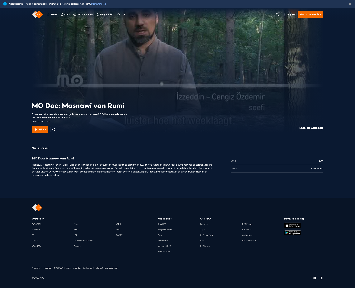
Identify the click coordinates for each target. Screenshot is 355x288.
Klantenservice (164, 252)
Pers (160, 235)
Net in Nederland (249, 241)
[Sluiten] (350, 4)
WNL (118, 230)
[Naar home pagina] (37, 14)
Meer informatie (98, 4)
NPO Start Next (206, 235)
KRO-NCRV (36, 246)
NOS (76, 230)
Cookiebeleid (88, 268)
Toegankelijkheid (165, 230)
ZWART (119, 235)
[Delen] (53, 129)
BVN (202, 241)
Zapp (202, 230)
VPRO (118, 224)
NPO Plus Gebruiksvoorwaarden (67, 268)
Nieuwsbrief (163, 241)
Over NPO (162, 224)
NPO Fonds (246, 230)
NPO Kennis (247, 224)
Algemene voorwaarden (42, 268)
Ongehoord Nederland (83, 241)
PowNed (77, 246)
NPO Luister (205, 246)
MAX (76, 224)
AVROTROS (36, 224)
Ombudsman (247, 235)
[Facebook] (314, 278)
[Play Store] (292, 232)
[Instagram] (321, 278)
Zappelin (204, 224)
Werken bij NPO (164, 246)
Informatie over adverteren (107, 268)
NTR (76, 235)
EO (33, 235)
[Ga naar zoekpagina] (277, 14)
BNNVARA (36, 230)
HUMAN (35, 241)
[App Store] (292, 225)
